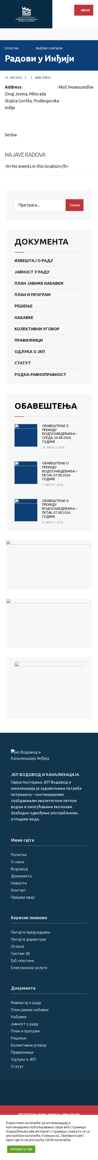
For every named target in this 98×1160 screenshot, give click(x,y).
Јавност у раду (32, 272)
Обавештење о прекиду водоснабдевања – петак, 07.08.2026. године (59, 471)
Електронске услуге (29, 968)
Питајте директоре (28, 939)
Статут (23, 363)
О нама (17, 862)
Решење (24, 306)
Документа (21, 876)
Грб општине (22, 960)
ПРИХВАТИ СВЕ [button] (21, 1149)
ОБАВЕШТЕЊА (46, 405)
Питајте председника (30, 932)
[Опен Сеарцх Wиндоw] (90, 34)
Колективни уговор (37, 329)
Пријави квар (22, 897)
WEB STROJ (43, 77)
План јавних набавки (39, 283)
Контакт (18, 890)
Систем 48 (20, 953)
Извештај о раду (34, 260)
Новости (19, 883)
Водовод (19, 869)
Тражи (74, 205)
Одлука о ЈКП (30, 351)
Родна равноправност (40, 374)
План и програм (33, 294)
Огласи (17, 946)
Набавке (24, 317)
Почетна (11, 48)
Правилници (29, 340)
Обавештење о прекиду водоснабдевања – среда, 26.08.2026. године (59, 434)
